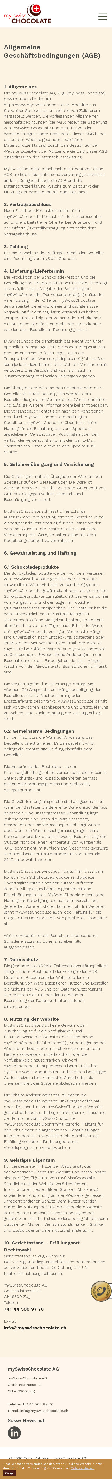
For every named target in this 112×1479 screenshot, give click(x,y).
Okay (9, 1473)
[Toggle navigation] (102, 13)
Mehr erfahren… (82, 1468)
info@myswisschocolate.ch (36, 1327)
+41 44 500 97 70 (24, 1309)
